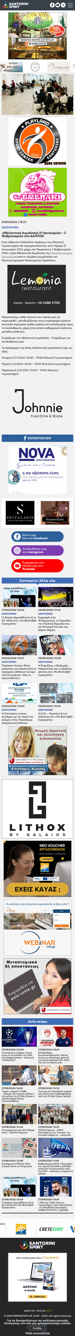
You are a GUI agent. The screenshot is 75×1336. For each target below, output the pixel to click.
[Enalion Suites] (15, 67)
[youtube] (57, 5)
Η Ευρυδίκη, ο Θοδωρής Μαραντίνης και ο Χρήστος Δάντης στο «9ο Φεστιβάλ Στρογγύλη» (55, 670)
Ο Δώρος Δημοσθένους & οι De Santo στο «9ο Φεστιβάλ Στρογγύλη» (19, 620)
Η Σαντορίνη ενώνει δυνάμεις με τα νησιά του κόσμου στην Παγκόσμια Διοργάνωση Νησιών (17, 718)
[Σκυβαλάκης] (63, 67)
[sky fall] (39, 67)
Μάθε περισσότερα (37, 1333)
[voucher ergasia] (46, 1229)
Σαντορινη (10, 227)
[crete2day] (15, 1229)
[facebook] (52, 5)
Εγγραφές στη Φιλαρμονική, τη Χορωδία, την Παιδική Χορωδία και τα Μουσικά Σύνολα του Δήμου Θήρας (54, 623)
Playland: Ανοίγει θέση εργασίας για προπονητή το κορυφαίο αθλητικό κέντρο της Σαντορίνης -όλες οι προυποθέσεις (19, 672)
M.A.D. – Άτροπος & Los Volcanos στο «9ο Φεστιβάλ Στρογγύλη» (55, 716)
